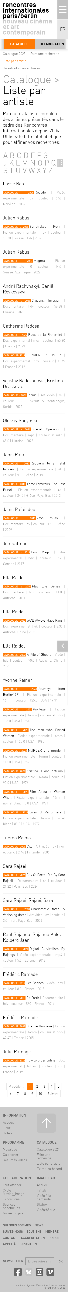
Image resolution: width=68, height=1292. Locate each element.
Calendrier (10, 1154)
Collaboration (51, 44)
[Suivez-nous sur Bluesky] (28, 1272)
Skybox (42, 1204)
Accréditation (33, 1238)
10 (40, 1093)
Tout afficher (12, 1185)
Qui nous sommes (17, 1225)
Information (14, 1115)
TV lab (41, 1190)
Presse (54, 1238)
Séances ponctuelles (11, 1206)
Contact (10, 1238)
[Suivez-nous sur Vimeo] (50, 1272)
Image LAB (46, 1178)
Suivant (52, 1093)
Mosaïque (10, 1149)
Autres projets (13, 1213)
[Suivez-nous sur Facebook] (18, 1272)
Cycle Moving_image (13, 1192)
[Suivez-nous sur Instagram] (39, 1272)
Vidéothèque (46, 1210)
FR (62, 29)
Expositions (11, 1199)
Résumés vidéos (15, 1160)
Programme (13, 1142)
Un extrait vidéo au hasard (22, 68)
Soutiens (34, 1231)
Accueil (8, 1122)
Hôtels (7, 1133)
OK (61, 1261)
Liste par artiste (14, 61)
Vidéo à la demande (44, 1197)
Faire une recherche (44, 53)
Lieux (7, 1128)
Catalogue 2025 (14, 53)
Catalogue (19, 44)
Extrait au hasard (49, 1169)
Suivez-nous (13, 1231)
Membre (52, 1231)
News (39, 1225)
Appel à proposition (20, 1244)
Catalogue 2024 (48, 1149)
